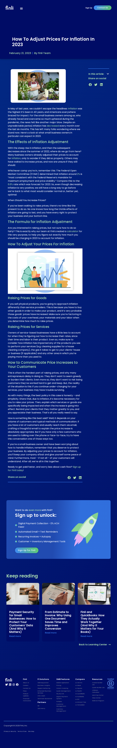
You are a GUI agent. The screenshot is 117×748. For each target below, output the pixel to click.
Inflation (72, 108)
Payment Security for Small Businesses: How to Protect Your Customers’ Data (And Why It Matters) (22, 622)
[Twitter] (6, 684)
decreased (53, 125)
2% (78, 174)
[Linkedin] (10, 684)
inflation (16, 158)
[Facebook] (17, 684)
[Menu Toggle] (21, 8)
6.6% (10, 184)
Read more (15, 636)
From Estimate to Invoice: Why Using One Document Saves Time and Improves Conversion (58, 620)
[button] (69, 478)
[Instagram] (13, 684)
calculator (72, 231)
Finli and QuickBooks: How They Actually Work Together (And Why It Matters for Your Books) (92, 622)
